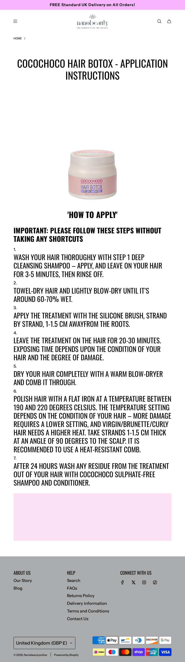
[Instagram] (144, 582)
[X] (133, 582)
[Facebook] (122, 582)
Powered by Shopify (66, 655)
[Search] (159, 21)
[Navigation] (15, 21)
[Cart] (169, 21)
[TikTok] (155, 582)
